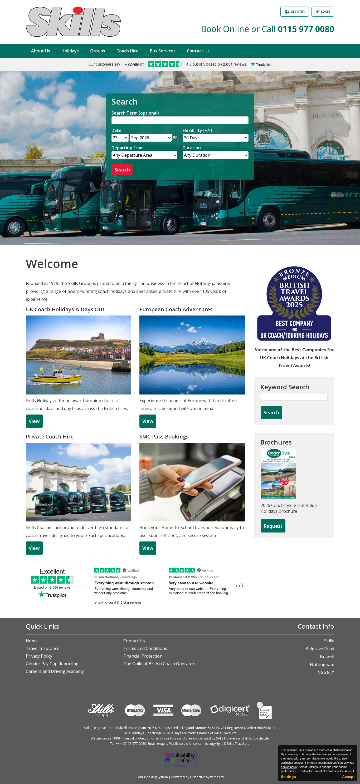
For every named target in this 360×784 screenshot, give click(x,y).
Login (325, 11)
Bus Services (163, 51)
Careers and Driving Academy (55, 671)
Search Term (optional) (135, 113)
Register (298, 11)
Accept (348, 777)
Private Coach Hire (50, 436)
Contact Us (198, 51)
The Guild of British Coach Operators (160, 664)
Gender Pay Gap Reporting (52, 664)
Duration (192, 148)
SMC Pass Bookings (164, 436)
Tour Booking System (152, 777)
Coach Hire (127, 51)
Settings (288, 777)
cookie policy (289, 766)
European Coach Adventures (175, 309)
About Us (40, 51)
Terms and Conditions (145, 648)
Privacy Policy (39, 656)
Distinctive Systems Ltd (207, 777)
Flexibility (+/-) (197, 130)
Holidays (70, 51)
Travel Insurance (42, 648)
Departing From (127, 148)
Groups (97, 51)
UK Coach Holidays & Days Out (65, 309)
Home (32, 641)
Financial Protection (142, 656)
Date (116, 130)
